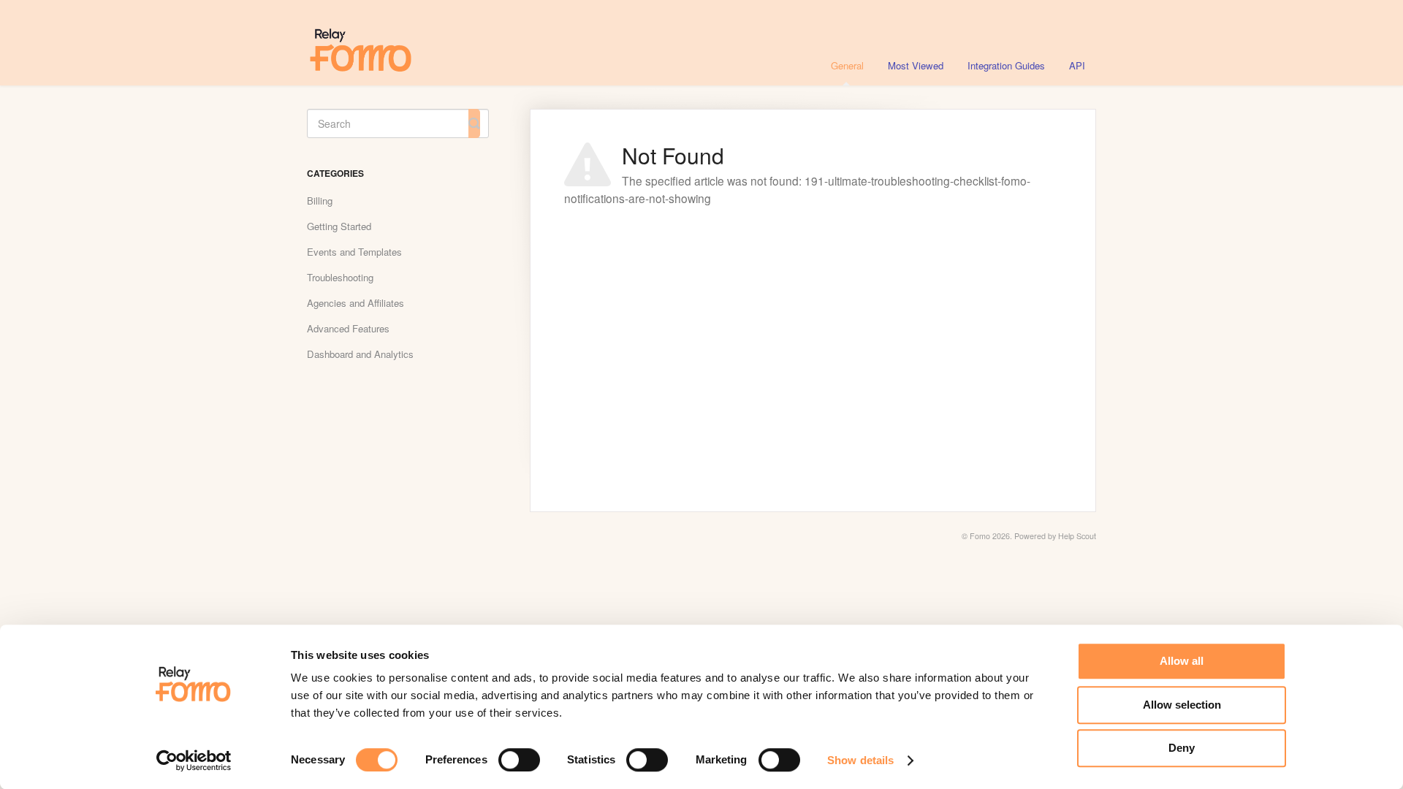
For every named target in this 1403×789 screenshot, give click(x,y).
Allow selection (1182, 704)
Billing (319, 200)
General (847, 65)
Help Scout (1077, 535)
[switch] (519, 759)
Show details (860, 760)
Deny (1181, 748)
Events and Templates (354, 252)
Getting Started (339, 226)
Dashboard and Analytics (360, 354)
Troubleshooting (340, 277)
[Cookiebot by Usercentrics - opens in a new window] (194, 760)
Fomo (980, 535)
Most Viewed (915, 65)
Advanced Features (348, 328)
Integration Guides (1006, 65)
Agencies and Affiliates (355, 303)
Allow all (1182, 661)
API (1077, 65)
